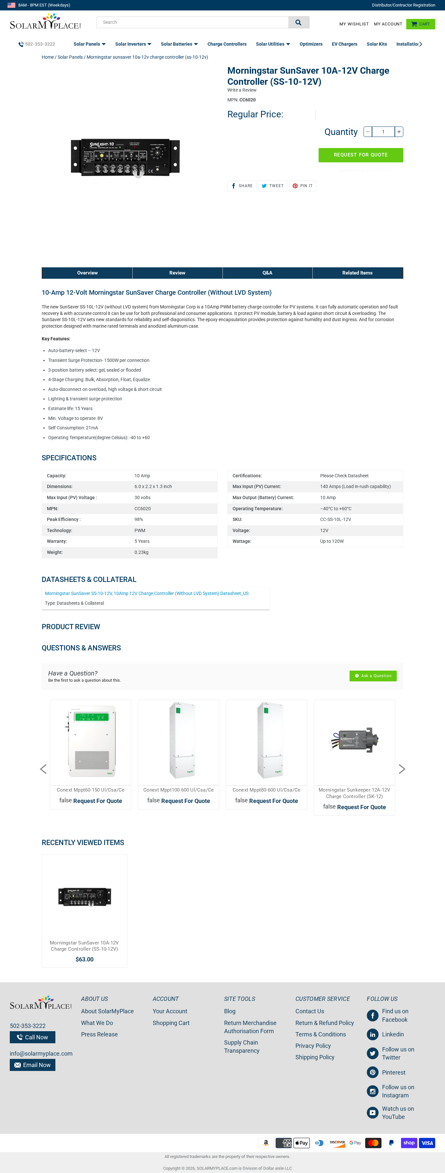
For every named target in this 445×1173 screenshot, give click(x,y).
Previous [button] (43, 769)
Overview (87, 273)
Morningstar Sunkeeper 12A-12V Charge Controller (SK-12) (355, 793)
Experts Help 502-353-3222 (366, 170)
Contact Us (309, 1011)
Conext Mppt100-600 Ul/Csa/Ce (178, 790)
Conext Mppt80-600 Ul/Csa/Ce (266, 790)
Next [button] (402, 769)
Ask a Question (376, 676)
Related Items (357, 273)
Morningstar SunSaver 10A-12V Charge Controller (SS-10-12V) (84, 946)
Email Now (36, 1065)
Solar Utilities (270, 44)
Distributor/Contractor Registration (403, 5)
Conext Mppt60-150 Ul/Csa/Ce (90, 790)
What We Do (97, 1022)
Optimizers (311, 44)
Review (177, 273)
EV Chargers (344, 44)
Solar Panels (87, 44)
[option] (91, 762)
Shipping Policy (315, 1057)
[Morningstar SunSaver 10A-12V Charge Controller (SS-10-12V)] (84, 897)
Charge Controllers (227, 44)
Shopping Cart (171, 1022)
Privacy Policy (313, 1045)
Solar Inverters (131, 44)
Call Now (36, 1037)
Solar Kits (377, 44)
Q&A (267, 273)
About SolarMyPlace (107, 1011)
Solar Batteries (177, 44)
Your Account (170, 1011)
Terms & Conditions (320, 1034)
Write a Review (242, 90)
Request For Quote (361, 155)
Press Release (99, 1034)
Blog (230, 1011)
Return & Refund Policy (324, 1022)
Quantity (341, 131)
